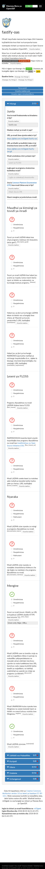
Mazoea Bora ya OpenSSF (14, 7)
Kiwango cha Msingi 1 (22, 77)
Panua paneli (22, 88)
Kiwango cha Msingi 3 (25, 80)
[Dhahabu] (38, 71)
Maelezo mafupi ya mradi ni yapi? (19, 130)
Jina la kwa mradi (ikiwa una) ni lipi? (22, 184)
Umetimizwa (12, 224)
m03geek (37, 809)
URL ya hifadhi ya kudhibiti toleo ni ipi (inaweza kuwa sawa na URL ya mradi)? (22, 144)
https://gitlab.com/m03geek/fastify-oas (22, 139)
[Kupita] (29, 69)
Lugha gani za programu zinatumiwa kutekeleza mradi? (20, 169)
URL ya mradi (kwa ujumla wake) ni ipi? (22, 135)
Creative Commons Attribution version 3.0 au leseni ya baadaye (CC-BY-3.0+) (22, 793)
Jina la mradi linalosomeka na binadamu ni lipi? (22, 117)
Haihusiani (12, 517)
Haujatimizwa (12, 228)
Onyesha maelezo (34, 49)
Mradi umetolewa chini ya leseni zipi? (21, 156)
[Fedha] (30, 71)
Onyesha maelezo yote (22, 91)
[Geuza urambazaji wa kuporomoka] (40, 6)
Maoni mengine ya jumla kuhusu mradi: (22, 197)
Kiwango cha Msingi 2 (9, 80)
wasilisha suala (15, 868)
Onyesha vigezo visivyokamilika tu (22, 94)
